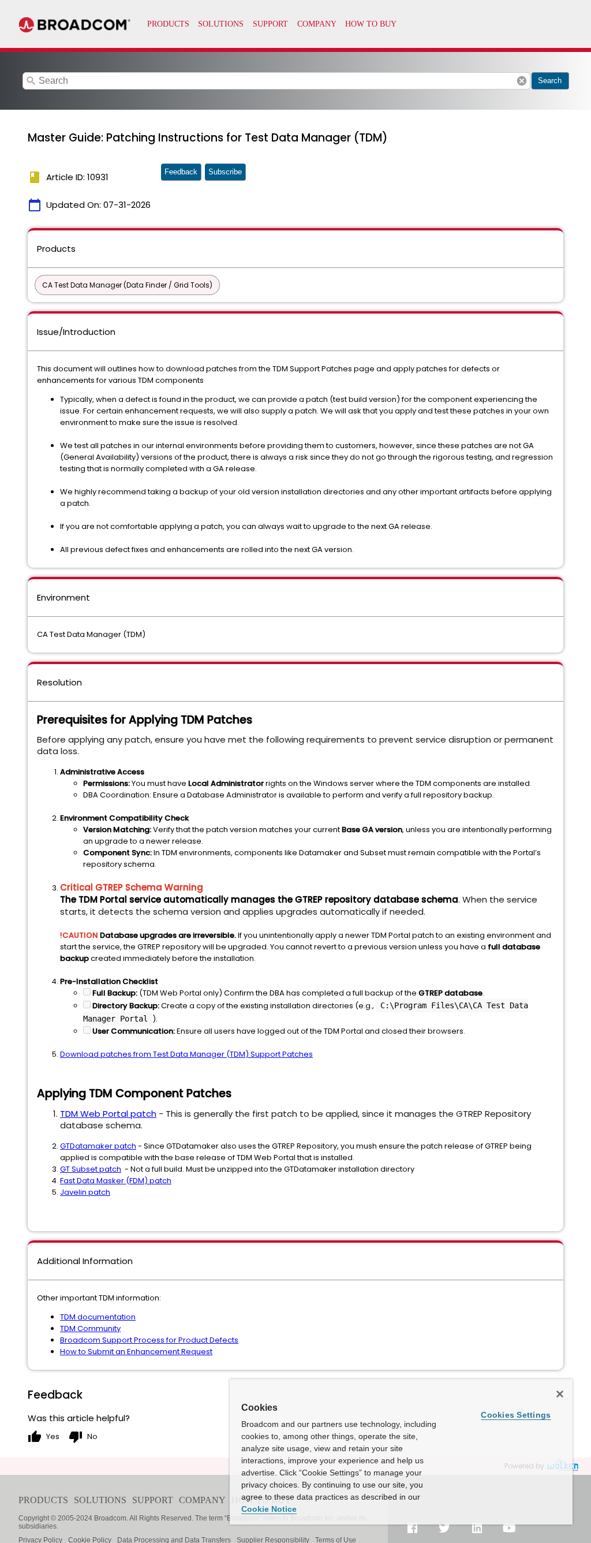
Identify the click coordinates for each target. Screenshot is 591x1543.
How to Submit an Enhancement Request (136, 1351)
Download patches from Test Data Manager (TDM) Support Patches (186, 1054)
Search (550, 80)
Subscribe (225, 171)
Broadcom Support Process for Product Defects (149, 1340)
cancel (522, 81)
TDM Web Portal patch (108, 1114)
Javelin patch (85, 1192)
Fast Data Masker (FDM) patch (115, 1180)
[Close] (559, 1394)
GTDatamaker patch (98, 1146)
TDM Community (90, 1328)
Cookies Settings (516, 1414)
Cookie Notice (269, 1509)
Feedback (180, 171)
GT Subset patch (90, 1169)
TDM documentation (98, 1316)
